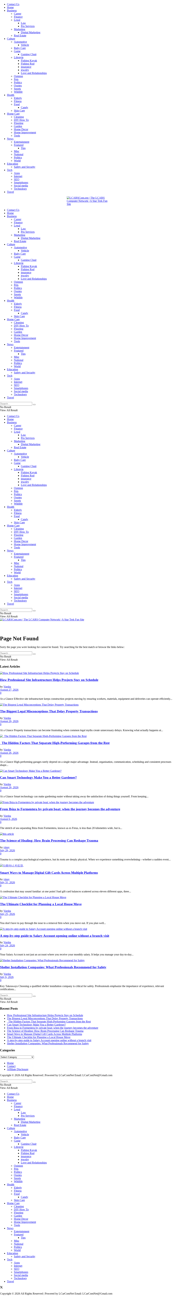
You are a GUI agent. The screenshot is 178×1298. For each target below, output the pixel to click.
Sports (17, 88)
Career (17, 13)
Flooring (18, 123)
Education (12, 163)
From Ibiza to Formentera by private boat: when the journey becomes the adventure (60, 809)
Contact (11, 1066)
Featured (18, 144)
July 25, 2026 (7, 914)
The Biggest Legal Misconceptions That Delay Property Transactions (49, 711)
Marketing (19, 29)
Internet (18, 176)
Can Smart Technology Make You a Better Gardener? (38, 777)
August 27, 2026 (9, 689)
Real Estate (20, 35)
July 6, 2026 (7, 977)
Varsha (7, 686)
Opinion (18, 76)
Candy (24, 107)
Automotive (20, 41)
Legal (17, 19)
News (10, 138)
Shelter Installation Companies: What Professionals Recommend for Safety (53, 967)
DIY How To (21, 119)
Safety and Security (24, 166)
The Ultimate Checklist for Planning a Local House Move (41, 904)
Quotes (18, 85)
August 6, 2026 (8, 819)
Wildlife (18, 91)
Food (17, 104)
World (17, 160)
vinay (6, 847)
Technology (20, 188)
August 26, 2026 (9, 721)
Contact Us (13, 4)
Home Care (13, 113)
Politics (18, 82)
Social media (21, 185)
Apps (17, 173)
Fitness (18, 101)
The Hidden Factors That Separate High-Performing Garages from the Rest (55, 743)
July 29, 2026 (7, 850)
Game (17, 51)
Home (10, 7)
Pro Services (28, 26)
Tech (9, 170)
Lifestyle (18, 57)
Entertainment (21, 141)
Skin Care (19, 110)
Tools (17, 135)
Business (12, 10)
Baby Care (20, 48)
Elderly (18, 98)
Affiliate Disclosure (17, 1069)
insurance (26, 66)
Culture (11, 38)
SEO (16, 179)
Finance (18, 16)
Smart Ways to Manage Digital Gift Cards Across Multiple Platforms (49, 872)
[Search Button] (34, 404)
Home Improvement (25, 132)
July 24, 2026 (7, 945)
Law (23, 23)
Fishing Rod (27, 63)
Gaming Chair (29, 54)
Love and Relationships (34, 73)
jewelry (25, 69)
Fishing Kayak (29, 60)
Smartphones (21, 182)
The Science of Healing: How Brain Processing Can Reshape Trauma (49, 840)
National (18, 154)
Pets (16, 79)
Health (10, 94)
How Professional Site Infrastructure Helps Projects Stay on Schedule (49, 680)
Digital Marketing (30, 32)
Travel (10, 191)
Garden (18, 126)
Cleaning (19, 116)
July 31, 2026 (7, 882)
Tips (23, 148)
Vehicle (25, 44)
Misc (16, 151)
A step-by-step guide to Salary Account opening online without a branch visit (54, 936)
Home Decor (21, 129)
